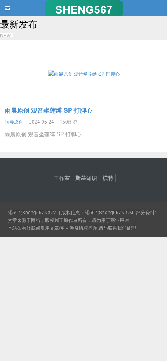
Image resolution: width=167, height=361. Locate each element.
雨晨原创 (14, 121)
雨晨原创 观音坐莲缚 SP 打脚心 (48, 110)
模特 (108, 178)
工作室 (62, 178)
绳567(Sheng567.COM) (33, 212)
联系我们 (117, 227)
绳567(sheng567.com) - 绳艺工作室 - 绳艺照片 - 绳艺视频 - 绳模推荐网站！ (83, 8)
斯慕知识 (86, 178)
